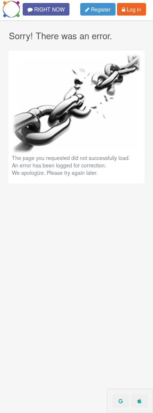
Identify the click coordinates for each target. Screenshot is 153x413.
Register (100, 9)
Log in (133, 9)
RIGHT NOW (49, 9)
